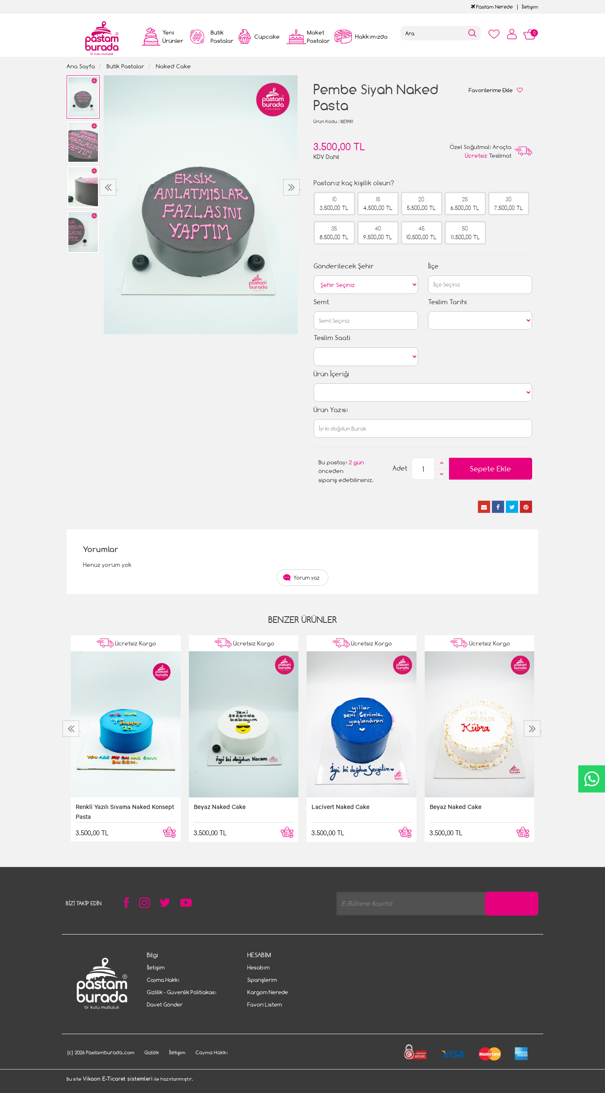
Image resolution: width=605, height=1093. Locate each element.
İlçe (433, 266)
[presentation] (109, 187)
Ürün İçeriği (331, 374)
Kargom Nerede (267, 992)
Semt (321, 302)
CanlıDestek (591, 778)
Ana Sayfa (81, 66)
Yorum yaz (306, 577)
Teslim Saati (332, 338)
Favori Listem (264, 1004)
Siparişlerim (262, 979)
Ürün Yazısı (331, 410)
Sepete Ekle (490, 468)
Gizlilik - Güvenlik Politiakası (181, 992)
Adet (400, 468)
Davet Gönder (165, 1004)
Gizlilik (151, 1052)
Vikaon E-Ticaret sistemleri (118, 1079)
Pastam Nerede (494, 7)
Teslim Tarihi (447, 302)
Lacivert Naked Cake (341, 806)
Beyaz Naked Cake (220, 806)
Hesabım (258, 967)
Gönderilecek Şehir (344, 266)
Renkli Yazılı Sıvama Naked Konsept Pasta (125, 811)
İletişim (530, 7)
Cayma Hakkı (163, 979)
